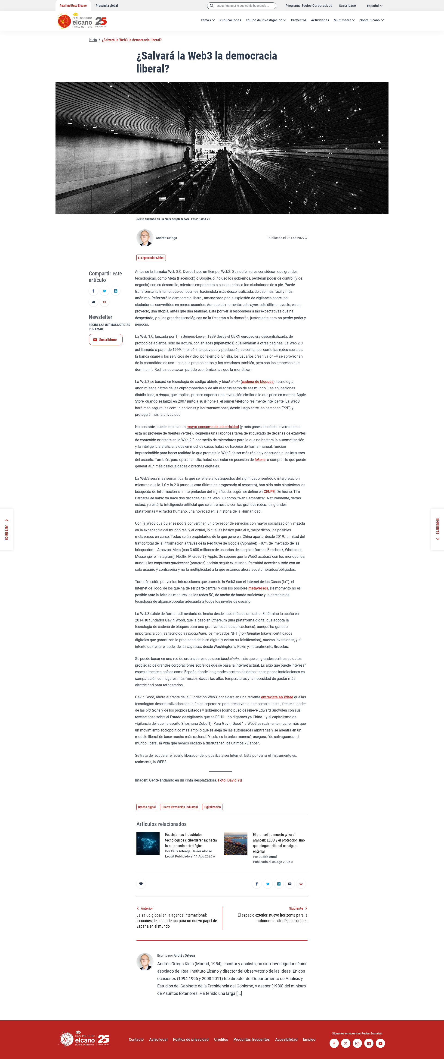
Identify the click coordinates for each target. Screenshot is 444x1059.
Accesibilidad (286, 1039)
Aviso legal (158, 1039)
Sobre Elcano (370, 20)
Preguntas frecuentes (252, 1039)
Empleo (309, 1039)
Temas (206, 20)
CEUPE (269, 491)
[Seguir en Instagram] (357, 1044)
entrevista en (277, 697)
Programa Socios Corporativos (309, 5)
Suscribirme (108, 339)
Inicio (93, 40)
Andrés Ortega (166, 238)
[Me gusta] (141, 883)
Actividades (320, 20)
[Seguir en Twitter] (345, 1044)
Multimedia (342, 20)
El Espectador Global (151, 258)
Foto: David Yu (230, 780)
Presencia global (107, 5)
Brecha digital (147, 807)
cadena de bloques (257, 381)
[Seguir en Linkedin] (368, 1044)
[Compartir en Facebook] (93, 291)
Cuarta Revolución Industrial (180, 807)
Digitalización (212, 807)
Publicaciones (230, 20)
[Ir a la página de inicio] (87, 18)
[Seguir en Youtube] (380, 1044)
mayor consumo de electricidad (213, 427)
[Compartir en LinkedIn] (115, 291)
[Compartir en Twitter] (104, 291)
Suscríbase (347, 5)
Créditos (221, 1039)
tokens (260, 459)
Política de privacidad (191, 1039)
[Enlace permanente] (104, 302)
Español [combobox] (373, 6)
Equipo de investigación (264, 20)
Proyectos (299, 20)
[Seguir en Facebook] (334, 1044)
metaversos (258, 588)
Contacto (136, 1039)
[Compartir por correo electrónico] (93, 302)
